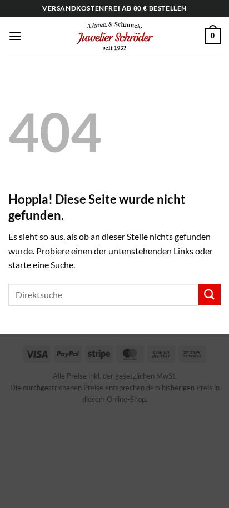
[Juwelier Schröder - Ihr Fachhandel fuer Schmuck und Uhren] (114, 36)
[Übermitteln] (209, 294)
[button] (15, 35)
